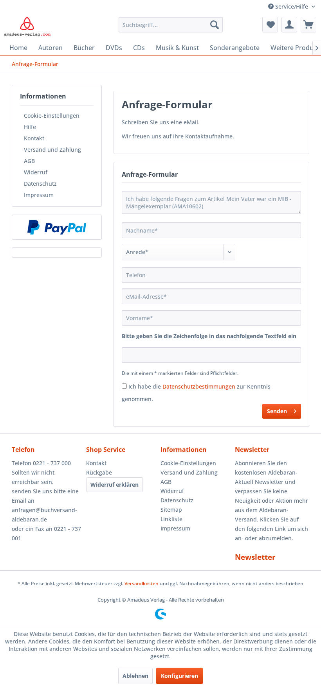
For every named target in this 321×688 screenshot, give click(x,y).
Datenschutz (40, 183)
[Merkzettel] (270, 24)
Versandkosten (141, 583)
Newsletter (255, 557)
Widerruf (35, 172)
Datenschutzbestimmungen (198, 386)
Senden (277, 411)
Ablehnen (135, 675)
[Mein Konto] (289, 24)
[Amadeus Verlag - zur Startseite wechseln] (27, 26)
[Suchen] (214, 24)
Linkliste (171, 519)
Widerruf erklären (114, 484)
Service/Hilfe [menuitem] (292, 6)
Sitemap (171, 509)
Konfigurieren (179, 675)
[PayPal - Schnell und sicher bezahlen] (57, 227)
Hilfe (30, 127)
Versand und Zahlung (52, 149)
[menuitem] (171, 24)
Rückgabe (99, 472)
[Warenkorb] (308, 24)
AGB (29, 161)
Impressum (39, 195)
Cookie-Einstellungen (51, 115)
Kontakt (34, 138)
